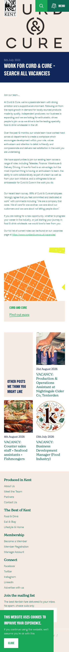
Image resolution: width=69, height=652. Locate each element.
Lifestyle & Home (14, 527)
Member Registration (16, 546)
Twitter (8, 571)
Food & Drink (11, 516)
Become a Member (15, 541)
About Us (9, 486)
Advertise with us (14, 587)
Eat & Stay (10, 521)
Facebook (9, 566)
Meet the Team (13, 491)
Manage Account (14, 552)
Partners (9, 497)
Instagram (10, 577)
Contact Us (10, 502)
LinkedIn (9, 582)
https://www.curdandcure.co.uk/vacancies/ (34, 235)
